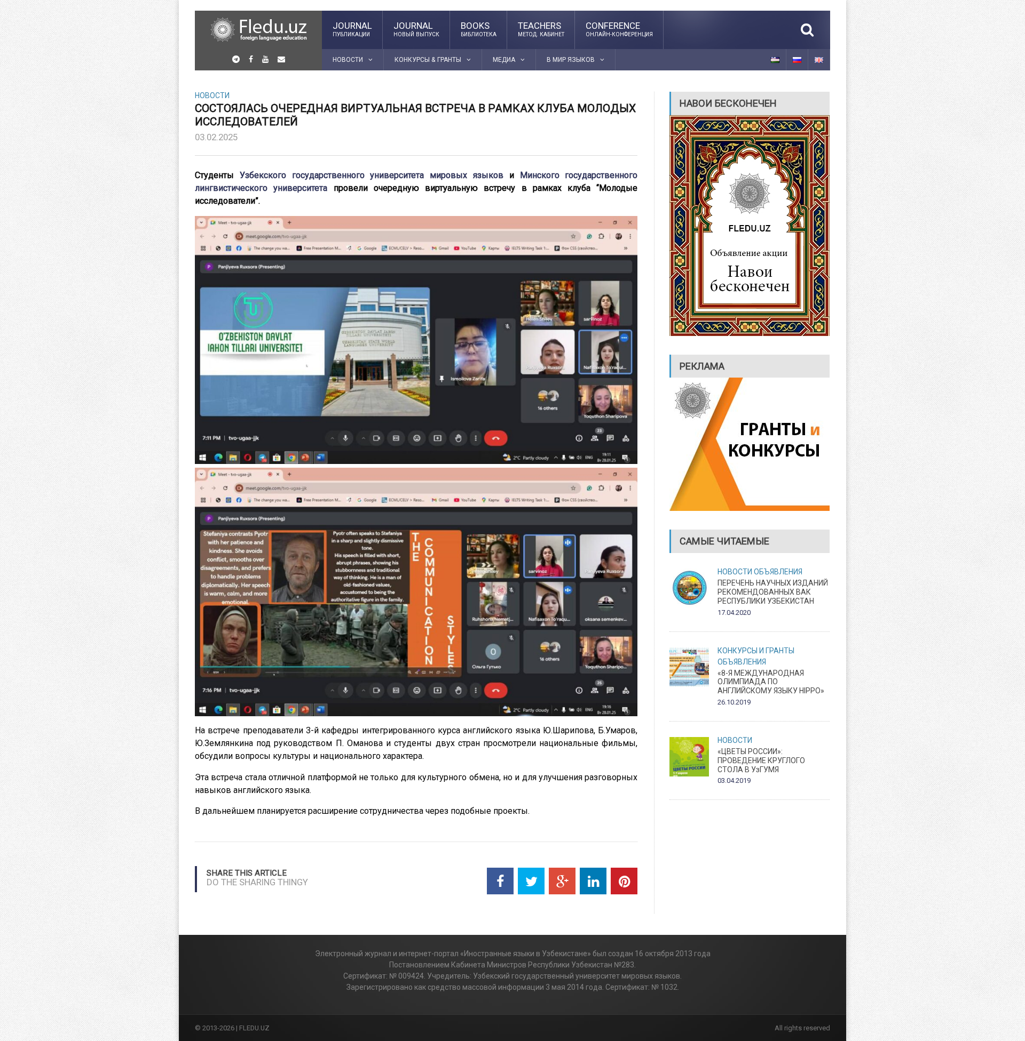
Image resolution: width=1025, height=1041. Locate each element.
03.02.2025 (216, 137)
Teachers (541, 28)
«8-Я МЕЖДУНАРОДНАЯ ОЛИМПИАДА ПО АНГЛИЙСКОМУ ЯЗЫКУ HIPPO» (771, 682)
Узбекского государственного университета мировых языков (371, 175)
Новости (212, 95)
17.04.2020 (734, 612)
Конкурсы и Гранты (756, 650)
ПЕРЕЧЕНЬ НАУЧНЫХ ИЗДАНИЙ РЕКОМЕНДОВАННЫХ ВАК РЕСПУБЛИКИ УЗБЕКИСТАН (773, 592)
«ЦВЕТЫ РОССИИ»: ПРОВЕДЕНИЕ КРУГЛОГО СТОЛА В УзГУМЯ (761, 760)
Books (478, 28)
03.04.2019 (734, 780)
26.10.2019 (734, 702)
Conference (619, 28)
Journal (352, 28)
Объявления (778, 571)
